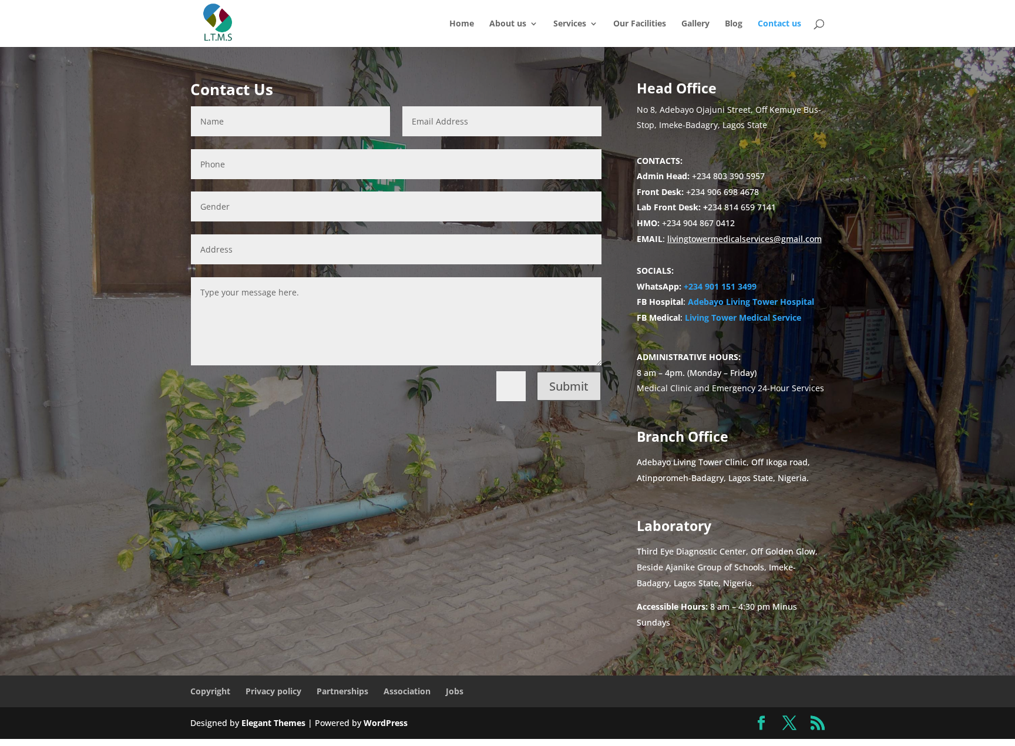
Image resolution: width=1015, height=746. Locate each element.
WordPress (386, 722)
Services (569, 24)
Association (407, 691)
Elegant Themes (273, 722)
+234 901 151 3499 (720, 286)
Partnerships (342, 691)
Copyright (210, 691)
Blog (733, 24)
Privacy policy (273, 691)
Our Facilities (639, 24)
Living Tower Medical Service (743, 317)
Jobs (454, 691)
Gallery (695, 24)
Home (461, 24)
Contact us (779, 24)
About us (507, 24)
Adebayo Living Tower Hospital (751, 301)
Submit (569, 386)
